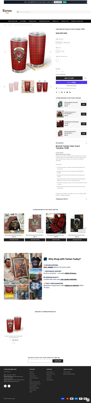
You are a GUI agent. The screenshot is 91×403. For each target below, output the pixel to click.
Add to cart (69, 78)
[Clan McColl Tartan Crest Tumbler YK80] (14, 324)
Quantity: (58, 68)
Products (10, 25)
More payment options (71, 85)
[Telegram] (67, 92)
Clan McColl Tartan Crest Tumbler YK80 (14, 337)
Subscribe (58, 361)
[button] (5, 52)
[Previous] (6, 228)
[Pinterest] (61, 92)
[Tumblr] (64, 92)
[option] (28, 52)
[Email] (70, 92)
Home (5, 25)
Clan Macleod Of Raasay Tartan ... (71, 122)
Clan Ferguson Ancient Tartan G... (71, 103)
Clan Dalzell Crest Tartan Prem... (77, 235)
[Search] (17, 11)
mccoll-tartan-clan (14, 343)
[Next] (85, 228)
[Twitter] (59, 92)
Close (86, 2)
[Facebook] (56, 92)
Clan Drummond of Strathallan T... (70, 112)
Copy (64, 2)
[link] (85, 78)
